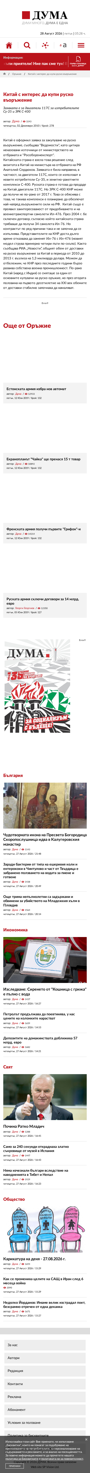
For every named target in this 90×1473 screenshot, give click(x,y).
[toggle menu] (81, 45)
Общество (14, 1199)
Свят (8, 1067)
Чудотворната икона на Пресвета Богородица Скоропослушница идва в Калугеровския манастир (45, 839)
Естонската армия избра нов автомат (36, 389)
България (13, 775)
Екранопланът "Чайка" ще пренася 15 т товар (43, 459)
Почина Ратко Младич (23, 1127)
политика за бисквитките (21, 1458)
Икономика (15, 930)
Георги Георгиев (24, 608)
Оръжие (16, 74)
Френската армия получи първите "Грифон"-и (44, 529)
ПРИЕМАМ (14, 1466)
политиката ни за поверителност (62, 1458)
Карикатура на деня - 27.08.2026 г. (34, 1259)
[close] (86, 1439)
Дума (15, 121)
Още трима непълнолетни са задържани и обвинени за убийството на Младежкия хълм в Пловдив (41, 901)
